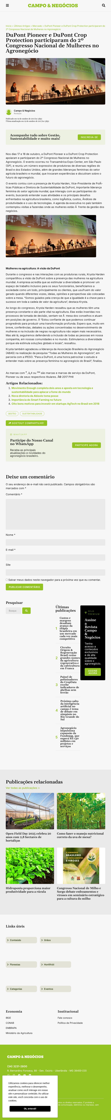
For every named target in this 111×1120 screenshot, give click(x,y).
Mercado (37, 26)
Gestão (12, 413)
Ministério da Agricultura (19, 1033)
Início (8, 26)
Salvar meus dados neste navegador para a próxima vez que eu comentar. (54, 580)
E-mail (10, 550)
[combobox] (13, 610)
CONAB (10, 1022)
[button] (7, 6)
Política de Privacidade (70, 1022)
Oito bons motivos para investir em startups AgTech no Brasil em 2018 (55, 403)
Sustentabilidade (32, 413)
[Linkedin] (30, 1075)
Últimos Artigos (22, 26)
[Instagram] (14, 1075)
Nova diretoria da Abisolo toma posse (35, 395)
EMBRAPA (11, 1027)
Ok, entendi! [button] (30, 1108)
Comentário (14, 494)
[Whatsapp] (8, 1075)
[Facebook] (19, 1075)
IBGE (8, 1017)
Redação (18, 113)
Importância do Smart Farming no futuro (36, 399)
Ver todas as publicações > (23, 787)
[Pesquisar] (26, 610)
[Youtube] (24, 1075)
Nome (10, 535)
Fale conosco (65, 1017)
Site (8, 564)
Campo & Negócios (24, 110)
